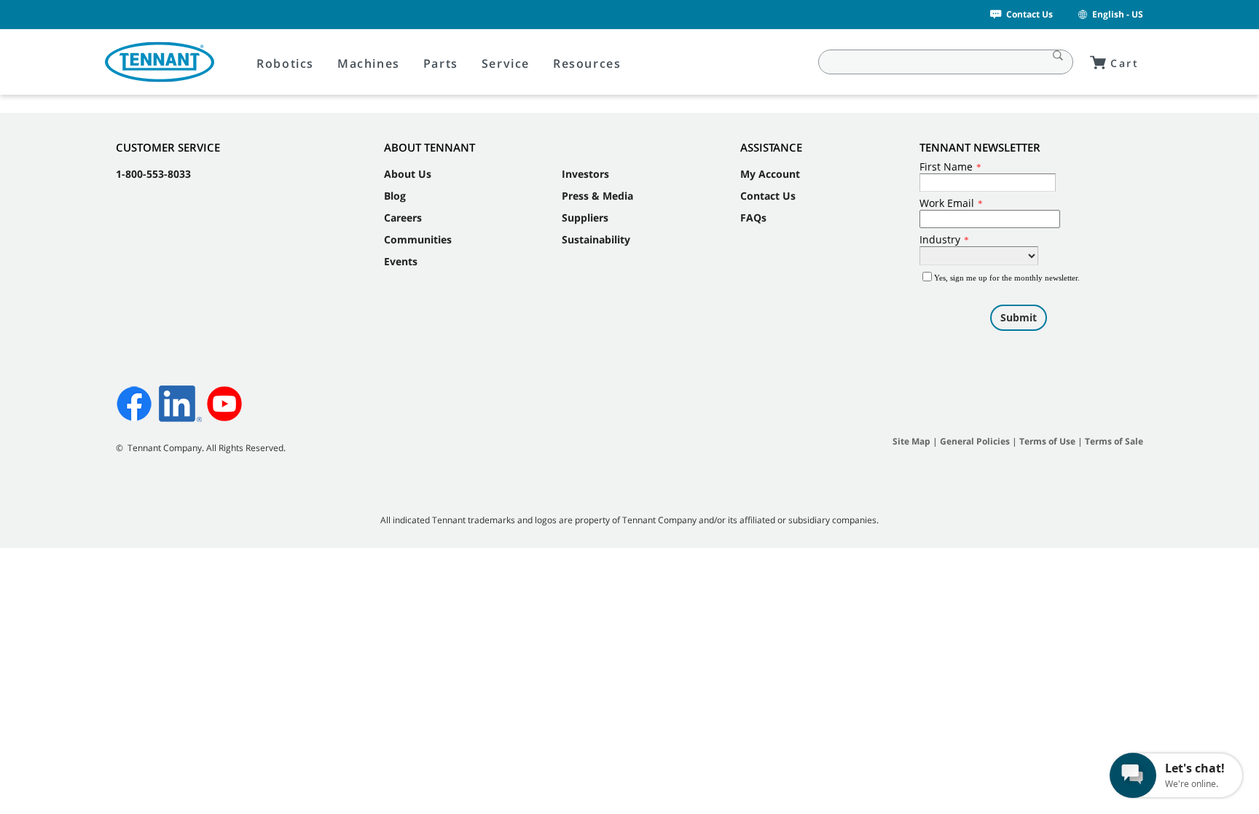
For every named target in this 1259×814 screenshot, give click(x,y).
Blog (395, 196)
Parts (440, 63)
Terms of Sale (1114, 441)
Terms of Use (1047, 441)
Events (400, 261)
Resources (587, 63)
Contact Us (1029, 14)
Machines (368, 63)
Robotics (285, 63)
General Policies (975, 441)
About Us (407, 174)
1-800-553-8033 (153, 174)
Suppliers (585, 217)
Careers (403, 217)
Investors (585, 174)
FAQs (753, 217)
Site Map (911, 441)
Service (506, 63)
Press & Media (597, 196)
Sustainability (596, 239)
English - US (1117, 14)
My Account (770, 174)
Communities (418, 239)
